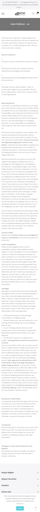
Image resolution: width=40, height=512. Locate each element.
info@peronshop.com (29, 2)
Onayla (20, 508)
